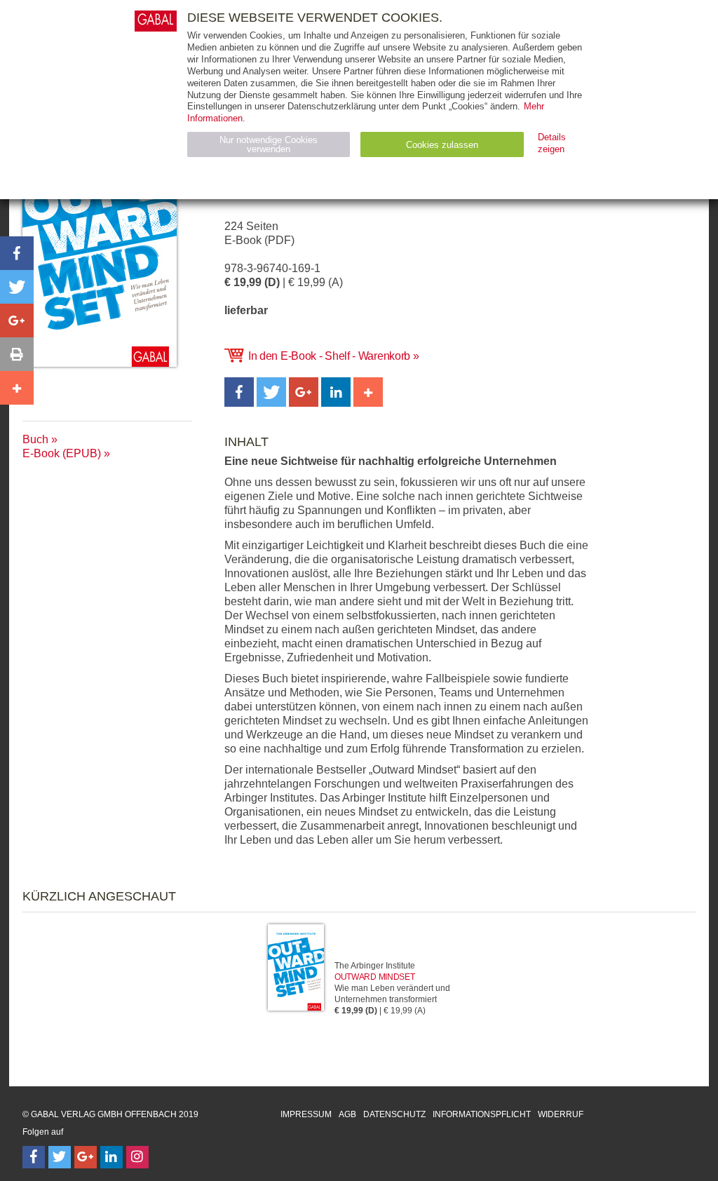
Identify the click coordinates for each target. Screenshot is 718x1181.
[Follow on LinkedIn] (111, 1157)
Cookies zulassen (442, 145)
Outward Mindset (374, 977)
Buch (35, 439)
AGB (347, 1114)
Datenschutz (394, 1114)
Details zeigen (552, 143)
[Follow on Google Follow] (85, 1157)
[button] (239, 392)
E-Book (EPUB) (61, 453)
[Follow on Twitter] (59, 1157)
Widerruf (560, 1114)
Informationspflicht (482, 1114)
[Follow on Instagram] (137, 1157)
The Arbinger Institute (374, 966)
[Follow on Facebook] (33, 1157)
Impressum (306, 1114)
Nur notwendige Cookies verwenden (268, 144)
